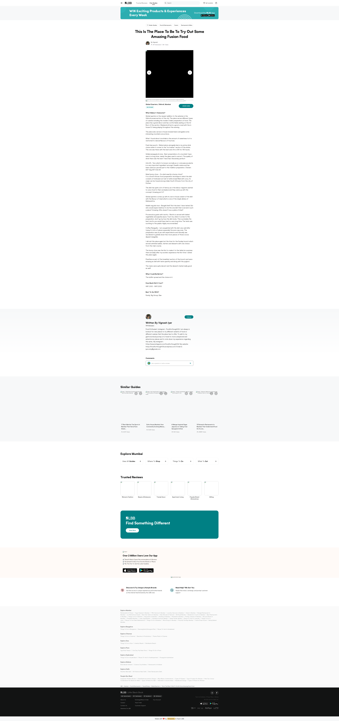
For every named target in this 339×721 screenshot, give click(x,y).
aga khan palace (126, 650)
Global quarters (155, 686)
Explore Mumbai (126, 610)
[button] (208, 3)
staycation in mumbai (150, 616)
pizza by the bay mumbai (185, 620)
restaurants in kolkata (155, 664)
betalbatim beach (150, 643)
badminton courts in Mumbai (196, 614)
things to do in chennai (128, 636)
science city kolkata (140, 664)
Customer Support (140, 705)
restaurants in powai (127, 613)
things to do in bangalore (128, 629)
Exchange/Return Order (142, 699)
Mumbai (126, 686)
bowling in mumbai (164, 616)
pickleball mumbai (132, 618)
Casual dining (145, 686)
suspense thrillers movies (128, 678)
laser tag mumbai (144, 618)
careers (123, 702)
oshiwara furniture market (160, 618)
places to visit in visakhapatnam (148, 657)
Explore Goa (125, 641)
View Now (132, 530)
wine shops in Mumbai (169, 620)
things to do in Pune (155, 650)
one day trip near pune (139, 650)
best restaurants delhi (155, 671)
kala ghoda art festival (167, 614)
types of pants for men (149, 680)
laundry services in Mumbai (175, 613)
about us (123, 699)
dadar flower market (176, 618)
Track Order (138, 702)
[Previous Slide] (149, 72)
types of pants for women (196, 680)
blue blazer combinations (165, 678)
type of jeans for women (195, 678)
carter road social (201, 620)
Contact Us (124, 705)
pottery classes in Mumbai (193, 616)
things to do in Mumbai (154, 620)
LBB (121, 686)
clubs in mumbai (190, 613)
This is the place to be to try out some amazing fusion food (178, 686)
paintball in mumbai (177, 616)
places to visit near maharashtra (135, 620)
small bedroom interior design (147, 678)
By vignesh (154, 42)
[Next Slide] (189, 72)
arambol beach (139, 643)
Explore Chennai (126, 634)
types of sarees (180, 678)
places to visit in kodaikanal (165, 629)
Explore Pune (125, 648)
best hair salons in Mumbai (150, 614)
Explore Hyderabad (127, 655)
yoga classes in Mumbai (142, 613)
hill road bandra (181, 614)
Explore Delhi (125, 669)
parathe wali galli (126, 671)
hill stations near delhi (140, 671)
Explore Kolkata (126, 662)
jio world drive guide (133, 614)
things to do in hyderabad (129, 657)
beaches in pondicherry (144, 636)
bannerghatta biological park (147, 629)
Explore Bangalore (127, 627)
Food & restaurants (135, 686)
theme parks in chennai (160, 636)
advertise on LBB (126, 708)
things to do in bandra (135, 616)
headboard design (180, 680)
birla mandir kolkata (126, 664)
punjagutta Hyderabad (166, 657)
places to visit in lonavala (192, 618)
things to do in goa (127, 643)
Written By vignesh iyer (159, 322)
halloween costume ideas (165, 680)
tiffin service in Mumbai (158, 613)
